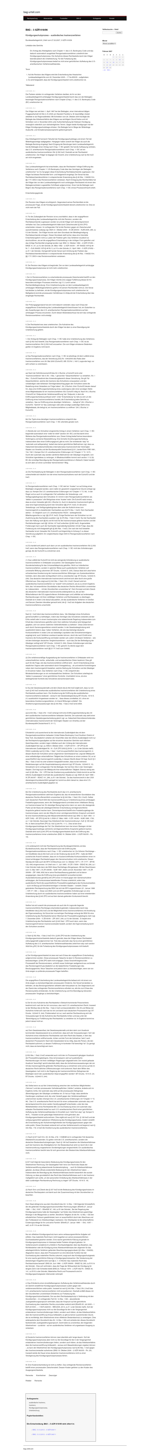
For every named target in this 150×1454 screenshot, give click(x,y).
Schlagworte (97, 18)
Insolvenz (32, 1405)
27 (107, 68)
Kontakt (111, 18)
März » (109, 70)
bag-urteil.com (31, 12)
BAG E (79, 18)
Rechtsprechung (32, 18)
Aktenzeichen (48, 18)
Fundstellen (63, 18)
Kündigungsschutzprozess (38, 1408)
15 (113, 62)
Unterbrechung (34, 1410)
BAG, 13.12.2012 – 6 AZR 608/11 (44, 1430)
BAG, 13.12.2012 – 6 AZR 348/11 (44, 1434)
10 (119, 60)
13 (107, 62)
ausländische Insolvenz (37, 1402)
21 (110, 65)
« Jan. (104, 70)
